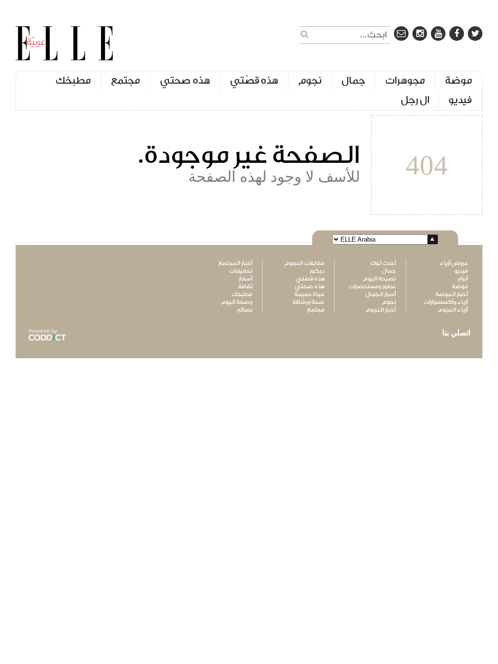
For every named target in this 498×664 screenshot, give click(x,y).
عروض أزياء (454, 263)
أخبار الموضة (451, 294)
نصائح (244, 309)
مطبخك (73, 80)
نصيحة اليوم (379, 278)
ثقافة (245, 286)
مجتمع (125, 80)
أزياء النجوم (453, 309)
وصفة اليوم (236, 301)
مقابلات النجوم (304, 263)
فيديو (460, 99)
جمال (353, 80)
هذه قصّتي (254, 80)
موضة (458, 80)
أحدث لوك (383, 263)
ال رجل (415, 99)
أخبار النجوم (380, 309)
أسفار (245, 278)
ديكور (317, 270)
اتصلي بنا (456, 333)
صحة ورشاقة (308, 301)
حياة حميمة (309, 294)
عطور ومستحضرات (372, 286)
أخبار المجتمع (235, 263)
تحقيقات (240, 270)
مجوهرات (405, 80)
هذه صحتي (185, 80)
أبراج (463, 278)
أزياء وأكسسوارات (446, 301)
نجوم (309, 80)
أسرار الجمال (380, 294)
